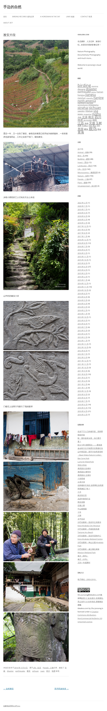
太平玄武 (81, 519)
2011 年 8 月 (82, 374)
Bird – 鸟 (81, 155)
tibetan (89, 111)
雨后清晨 (81, 502)
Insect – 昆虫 (83, 162)
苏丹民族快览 (61, 688)
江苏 (81, 123)
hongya (81, 95)
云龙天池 (81, 482)
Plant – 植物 (82, 182)
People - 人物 (48, 667)
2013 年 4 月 (82, 334)
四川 (48, 671)
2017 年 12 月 (83, 226)
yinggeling (88, 114)
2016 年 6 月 (82, 250)
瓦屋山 (85, 125)
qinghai (83, 108)
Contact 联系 (86, 16)
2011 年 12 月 (83, 361)
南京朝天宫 (82, 495)
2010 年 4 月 (82, 411)
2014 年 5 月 (82, 300)
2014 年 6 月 (82, 297)
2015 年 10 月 (83, 260)
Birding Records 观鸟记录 (23, 16)
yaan (42, 671)
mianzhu (89, 98)
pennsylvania (83, 105)
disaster (10, 671)
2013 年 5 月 (82, 330)
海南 (86, 123)
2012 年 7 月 (82, 354)
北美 (85, 117)
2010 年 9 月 (82, 394)
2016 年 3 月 (82, 253)
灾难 (92, 123)
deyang (81, 89)
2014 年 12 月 (83, 283)
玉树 (99, 123)
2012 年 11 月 (83, 344)
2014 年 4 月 (82, 303)
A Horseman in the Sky (50, 16)
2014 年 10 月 (83, 290)
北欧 (80, 117)
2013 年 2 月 (82, 337)
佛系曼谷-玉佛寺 (84, 475)
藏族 (86, 129)
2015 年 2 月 (82, 276)
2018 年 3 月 (82, 219)
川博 (79, 515)
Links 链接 (70, 16)
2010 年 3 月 (82, 414)
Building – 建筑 (84, 159)
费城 (99, 129)
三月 (79, 492)
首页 (5, 16)
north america (87, 101)
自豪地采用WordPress (11, 706)
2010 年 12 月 (83, 391)
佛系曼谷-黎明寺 (84, 472)
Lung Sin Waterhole (86, 461)
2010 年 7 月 (82, 401)
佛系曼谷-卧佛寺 (84, 468)
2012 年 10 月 (83, 347)
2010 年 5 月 (82, 408)
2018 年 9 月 (82, 213)
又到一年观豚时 (84, 562)
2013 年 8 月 (82, 324)
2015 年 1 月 (82, 280)
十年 (79, 512)
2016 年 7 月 (82, 246)
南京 (91, 117)
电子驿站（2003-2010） (87, 579)
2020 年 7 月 (82, 206)
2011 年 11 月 (83, 364)
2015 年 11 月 (83, 256)
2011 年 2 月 (82, 384)
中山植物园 (82, 509)
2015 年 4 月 (82, 270)
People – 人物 (83, 179)
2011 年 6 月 (82, 377)
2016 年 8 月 (82, 243)
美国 (80, 129)
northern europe (85, 103)
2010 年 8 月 (82, 398)
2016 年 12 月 (83, 239)
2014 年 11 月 (83, 287)
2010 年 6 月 (82, 404)
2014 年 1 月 (82, 313)
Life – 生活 (82, 169)
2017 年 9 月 (82, 229)
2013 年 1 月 (82, 340)
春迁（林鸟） (83, 556)
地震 (53, 671)
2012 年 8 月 (82, 350)
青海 (81, 132)
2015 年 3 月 (82, 273)
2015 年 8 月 (82, 263)
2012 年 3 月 (82, 357)
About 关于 (8, 23)
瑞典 (80, 125)
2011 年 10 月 (83, 367)
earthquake (20, 671)
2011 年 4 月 (82, 381)
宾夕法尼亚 (87, 120)
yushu (96, 114)
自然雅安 (8, 688)
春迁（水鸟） (83, 559)
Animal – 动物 (83, 152)
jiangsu (90, 94)
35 (79, 149)
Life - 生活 (37, 667)
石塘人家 (81, 505)
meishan (82, 98)
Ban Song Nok (83, 458)
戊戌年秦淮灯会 (84, 498)
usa (95, 111)
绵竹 (98, 126)
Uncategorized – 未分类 (87, 186)
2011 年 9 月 (82, 371)
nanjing (98, 98)
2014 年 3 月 (82, 307)
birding (84, 85)
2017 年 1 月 (82, 236)
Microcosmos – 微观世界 (88, 172)
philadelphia (93, 105)
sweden (81, 111)
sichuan (35, 671)
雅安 (28, 671)
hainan (100, 92)
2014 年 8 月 (82, 293)
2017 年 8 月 (82, 233)
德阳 (94, 120)
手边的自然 (12, 6)
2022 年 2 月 (82, 203)
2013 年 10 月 (83, 317)
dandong (95, 86)
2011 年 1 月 (82, 387)
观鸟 (93, 128)
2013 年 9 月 (82, 320)
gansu (93, 92)
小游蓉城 (81, 478)
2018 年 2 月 (82, 223)
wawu (80, 114)
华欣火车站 (82, 465)
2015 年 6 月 (82, 266)
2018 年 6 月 (82, 216)
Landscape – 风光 (85, 166)
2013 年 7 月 (82, 327)
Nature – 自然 (83, 176)
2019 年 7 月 (82, 209)
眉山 (94, 125)
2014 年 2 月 (82, 310)
